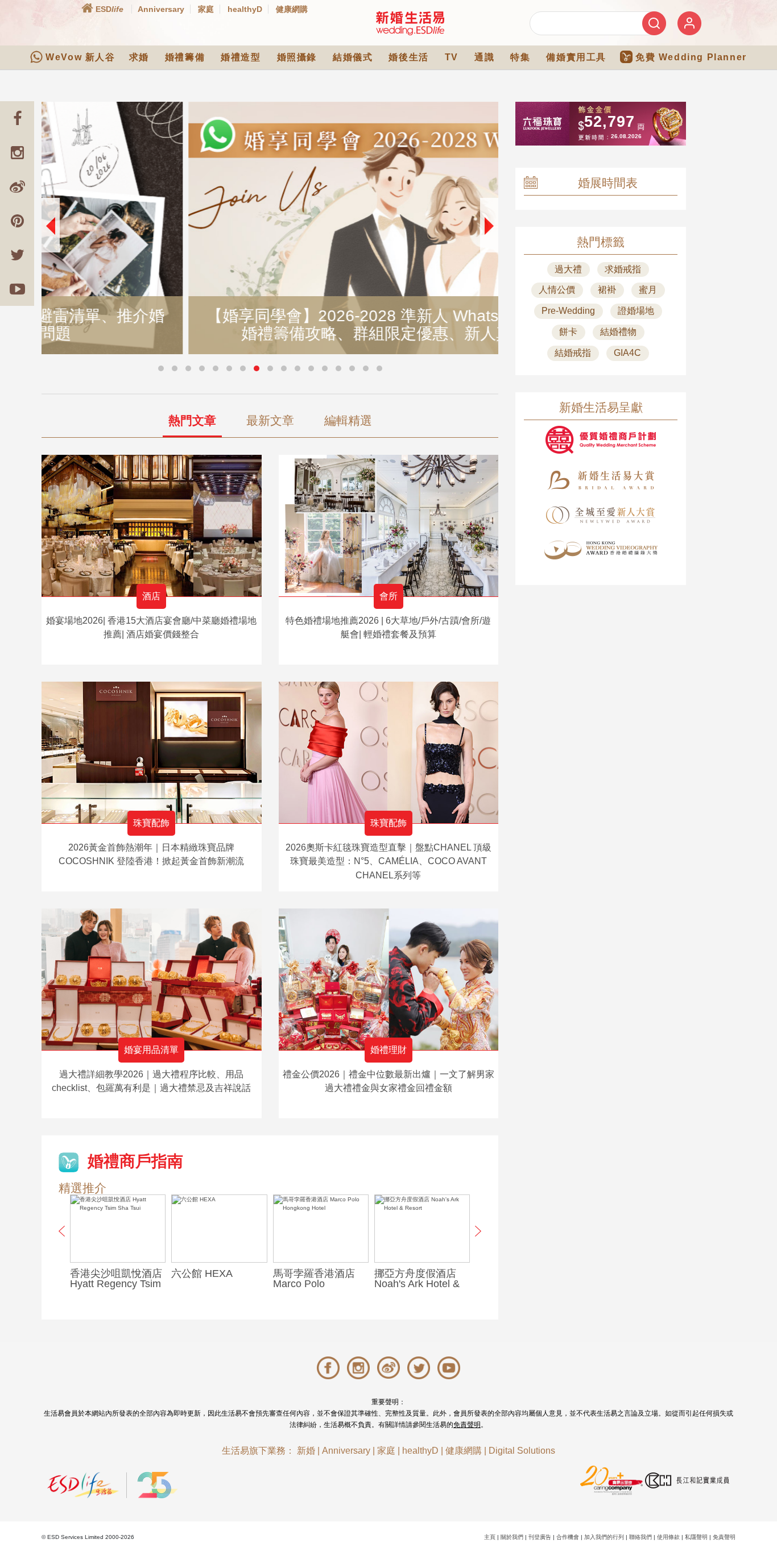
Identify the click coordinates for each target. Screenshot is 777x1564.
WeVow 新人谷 (80, 57)
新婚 (306, 1450)
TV (451, 57)
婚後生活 (408, 57)
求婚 (139, 57)
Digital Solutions (522, 1450)
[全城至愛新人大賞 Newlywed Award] (600, 515)
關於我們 (512, 1537)
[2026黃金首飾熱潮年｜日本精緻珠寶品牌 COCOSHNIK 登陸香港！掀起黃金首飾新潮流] (152, 752)
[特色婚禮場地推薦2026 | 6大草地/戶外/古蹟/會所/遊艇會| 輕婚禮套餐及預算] (389, 525)
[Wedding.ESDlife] (410, 23)
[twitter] (17, 255)
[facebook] (17, 118)
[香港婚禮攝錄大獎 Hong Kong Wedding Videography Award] (600, 550)
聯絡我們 (640, 1537)
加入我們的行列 (604, 1537)
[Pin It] (17, 221)
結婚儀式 (353, 57)
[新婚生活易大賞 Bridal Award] (600, 480)
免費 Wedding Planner (691, 57)
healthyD (245, 9)
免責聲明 (467, 1425)
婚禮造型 (241, 57)
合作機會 (567, 1537)
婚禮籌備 (185, 57)
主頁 (489, 1537)
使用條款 (668, 1537)
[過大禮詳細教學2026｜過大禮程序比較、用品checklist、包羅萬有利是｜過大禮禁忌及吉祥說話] (152, 979)
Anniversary (161, 9)
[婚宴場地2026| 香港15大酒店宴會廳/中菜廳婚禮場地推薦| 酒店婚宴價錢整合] (152, 525)
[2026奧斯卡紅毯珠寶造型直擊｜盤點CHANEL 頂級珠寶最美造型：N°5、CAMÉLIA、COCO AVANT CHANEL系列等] (389, 752)
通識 (484, 57)
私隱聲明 (696, 1537)
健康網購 (292, 9)
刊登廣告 (539, 1537)
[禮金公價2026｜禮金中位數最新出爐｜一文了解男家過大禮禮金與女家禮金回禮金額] (389, 979)
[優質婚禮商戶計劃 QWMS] (600, 440)
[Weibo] (17, 186)
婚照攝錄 (297, 57)
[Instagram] (17, 152)
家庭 (206, 9)
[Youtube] (17, 289)
